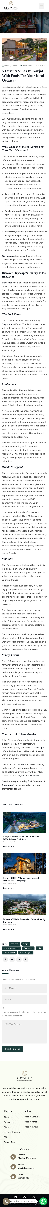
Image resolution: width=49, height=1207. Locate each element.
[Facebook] (24, 1197)
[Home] (10, 6)
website (21, 764)
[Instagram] (33, 1197)
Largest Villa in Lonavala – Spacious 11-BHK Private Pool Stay (22, 838)
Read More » (8, 847)
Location (21, 1155)
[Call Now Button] (6, 1201)
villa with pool (25, 953)
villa (39, 948)
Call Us (20, 1175)
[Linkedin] (15, 1197)
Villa (25, 66)
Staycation (28, 948)
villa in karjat (9, 953)
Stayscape (25, 133)
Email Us (21, 1164)
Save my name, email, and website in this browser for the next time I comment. (24, 1014)
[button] (41, 6)
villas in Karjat (39, 66)
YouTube (34, 775)
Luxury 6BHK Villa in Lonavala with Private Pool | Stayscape (21, 879)
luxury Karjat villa (11, 948)
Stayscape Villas (11, 66)
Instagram (20, 775)
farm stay (14, 944)
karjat (25, 944)
